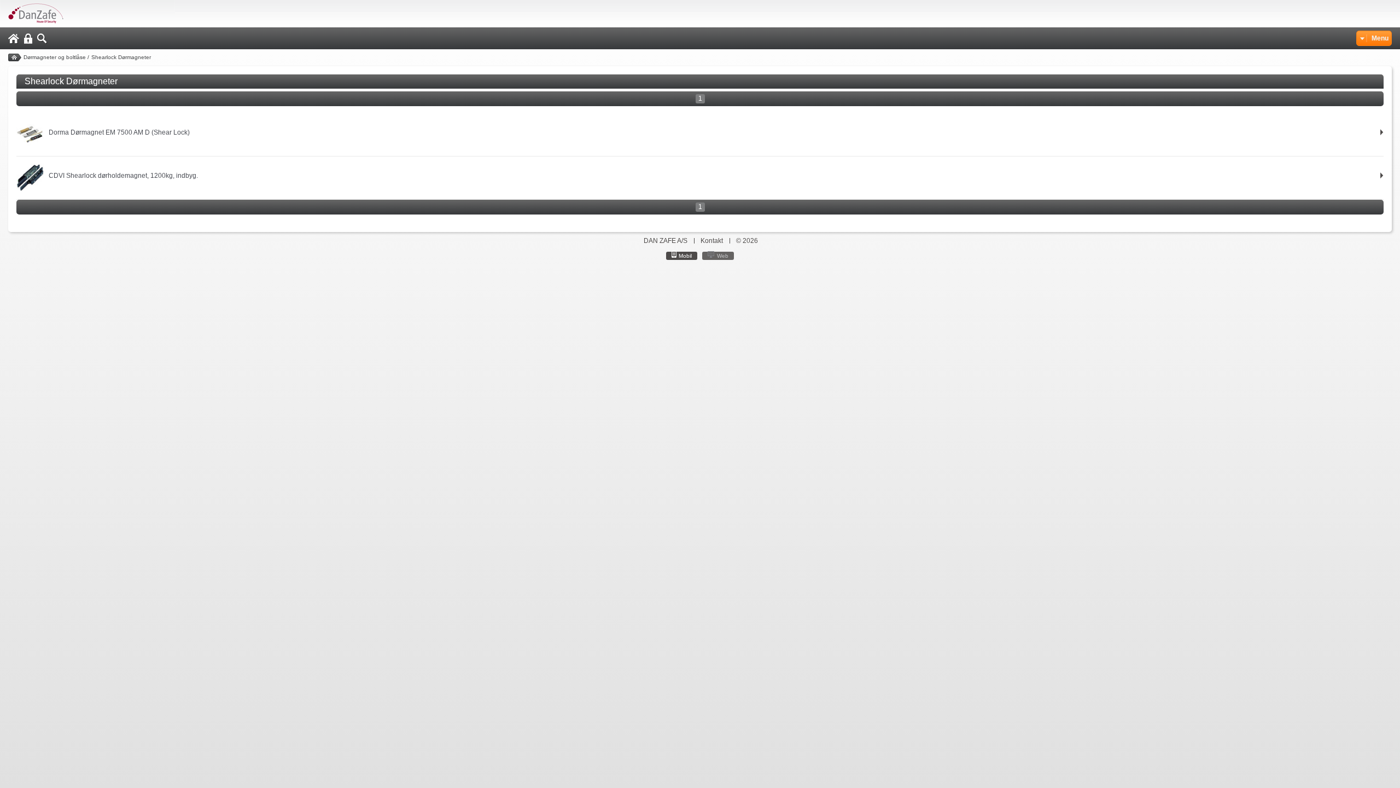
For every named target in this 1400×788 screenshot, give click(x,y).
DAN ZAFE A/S (665, 240)
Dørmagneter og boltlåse (55, 57)
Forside (14, 57)
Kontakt (712, 240)
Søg (42, 38)
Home (13, 38)
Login (28, 38)
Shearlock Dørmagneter (121, 57)
